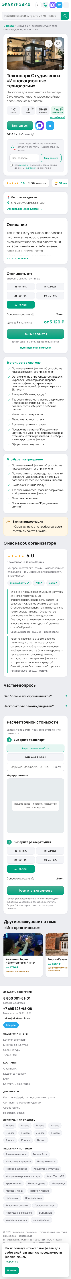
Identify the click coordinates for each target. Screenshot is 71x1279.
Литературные (36, 1183)
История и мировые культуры (23, 1176)
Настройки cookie (14, 1112)
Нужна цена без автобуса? (35, 347)
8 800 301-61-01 (17, 998)
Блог (6, 1078)
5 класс (10, 1133)
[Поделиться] (49, 44)
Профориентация (45, 1205)
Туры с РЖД (10, 1055)
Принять (11, 1270)
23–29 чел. (20, 295)
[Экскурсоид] (16, 5)
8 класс (55, 1133)
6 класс (25, 1133)
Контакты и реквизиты (16, 1083)
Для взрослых (41, 1220)
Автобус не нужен (35, 756)
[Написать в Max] (39, 125)
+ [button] (61, 108)
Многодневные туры (15, 1044)
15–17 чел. (21, 286)
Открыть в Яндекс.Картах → (24, 208)
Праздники (12, 1198)
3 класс (40, 1125)
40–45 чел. (20, 304)
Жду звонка (51, 158)
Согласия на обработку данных (22, 1102)
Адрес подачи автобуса (35, 748)
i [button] (32, 108)
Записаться (19, 126)
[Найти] (64, 16)
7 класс (40, 1133)
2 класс (24, 1125)
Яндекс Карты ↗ (19, 583)
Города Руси (40, 1154)
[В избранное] (58, 44)
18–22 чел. (50, 286)
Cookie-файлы (11, 1107)
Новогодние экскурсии (19, 1212)
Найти (57, 766)
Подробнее (11, 1261)
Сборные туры (11, 1050)
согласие (23, 165)
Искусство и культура (46, 1168)
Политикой (30, 167)
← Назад (8, 25)
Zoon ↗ (53, 583)
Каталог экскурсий (14, 1039)
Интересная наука (16, 1168)
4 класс (54, 1125)
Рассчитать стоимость (35, 891)
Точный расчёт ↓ (35, 334)
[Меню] (66, 5)
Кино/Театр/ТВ (55, 1176)
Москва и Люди (14, 1190)
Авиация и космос (16, 1154)
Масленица (58, 1183)
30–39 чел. (50, 295)
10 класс (25, 1140)
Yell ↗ (39, 583)
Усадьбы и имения (16, 1220)
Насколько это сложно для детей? (29, 706)
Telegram (11, 1025)
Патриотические (40, 1190)
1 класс (10, 1125)
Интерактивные (46, 1161)
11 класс (41, 1140)
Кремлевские (13, 1183)
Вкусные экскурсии (17, 1205)
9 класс (10, 1140)
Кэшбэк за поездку (14, 1073)
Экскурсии (22, 25)
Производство (33, 1198)
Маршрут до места (17, 775)
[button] (39, 5)
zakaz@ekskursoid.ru (16, 1018)
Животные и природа (18, 1161)
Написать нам (53, 5)
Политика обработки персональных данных (29, 1097)
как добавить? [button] (57, 117)
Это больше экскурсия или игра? (28, 696)
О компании (10, 1068)
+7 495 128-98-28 (17, 1008)
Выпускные (45, 1212)
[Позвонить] (45, 5)
